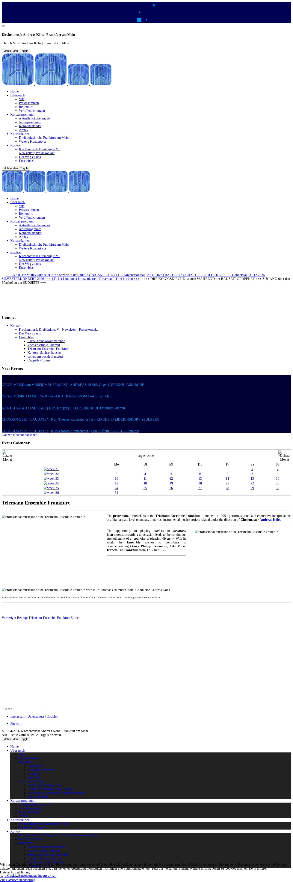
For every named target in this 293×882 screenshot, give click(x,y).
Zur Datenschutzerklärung (17, 880)
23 (277, 483)
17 (116, 483)
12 (171, 478)
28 (227, 488)
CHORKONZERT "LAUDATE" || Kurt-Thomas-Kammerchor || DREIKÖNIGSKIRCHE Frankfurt (70, 431)
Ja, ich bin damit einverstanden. (21, 876)
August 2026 (145, 456)
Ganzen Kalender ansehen (19, 435)
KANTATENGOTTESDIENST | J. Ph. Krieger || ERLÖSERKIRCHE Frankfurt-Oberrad (63, 408)
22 (252, 483)
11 (145, 478)
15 (252, 478)
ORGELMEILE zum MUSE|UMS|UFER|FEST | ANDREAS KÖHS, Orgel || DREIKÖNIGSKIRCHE (73, 385)
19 (171, 483)
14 (227, 478)
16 (277, 478)
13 (200, 478)
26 (171, 488)
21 (227, 483)
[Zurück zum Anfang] (3, 26)
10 (116, 478)
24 (116, 488)
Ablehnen (49, 876)
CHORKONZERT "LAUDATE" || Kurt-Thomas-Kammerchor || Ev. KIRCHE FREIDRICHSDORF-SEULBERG (81, 419)
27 (200, 488)
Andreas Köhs (270, 519)
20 (200, 483)
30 (277, 488)
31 (116, 492)
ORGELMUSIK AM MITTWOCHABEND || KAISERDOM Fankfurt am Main (57, 396)
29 (252, 488)
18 (145, 483)
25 (145, 488)
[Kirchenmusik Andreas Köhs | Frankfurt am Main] (57, 84)
